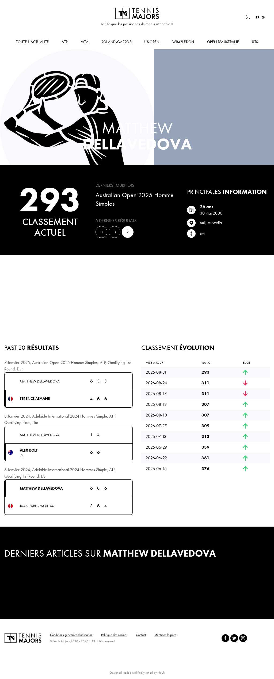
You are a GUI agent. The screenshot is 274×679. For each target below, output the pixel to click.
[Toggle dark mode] (248, 17)
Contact (141, 635)
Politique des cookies (114, 635)
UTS (255, 41)
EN (263, 17)
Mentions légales (165, 635)
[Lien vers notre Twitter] (234, 638)
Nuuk (161, 672)
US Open (151, 41)
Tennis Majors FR (137, 13)
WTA (85, 41)
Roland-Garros (116, 41)
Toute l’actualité (32, 41)
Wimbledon (183, 41)
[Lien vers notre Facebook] (225, 638)
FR (257, 17)
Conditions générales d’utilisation (71, 635)
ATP (65, 41)
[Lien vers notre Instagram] (243, 638)
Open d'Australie (223, 41)
